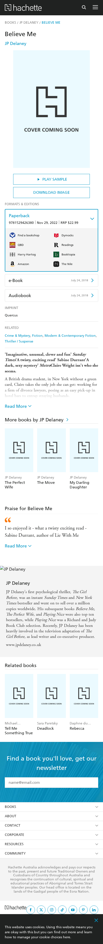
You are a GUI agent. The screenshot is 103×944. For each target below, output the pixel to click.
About (10, 816)
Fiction (37, 336)
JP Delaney (15, 43)
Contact (12, 825)
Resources (14, 844)
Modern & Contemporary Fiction (70, 336)
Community (15, 853)
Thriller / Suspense (19, 341)
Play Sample (54, 179)
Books (10, 807)
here (66, 937)
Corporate (14, 835)
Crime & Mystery (17, 336)
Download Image (51, 192)
